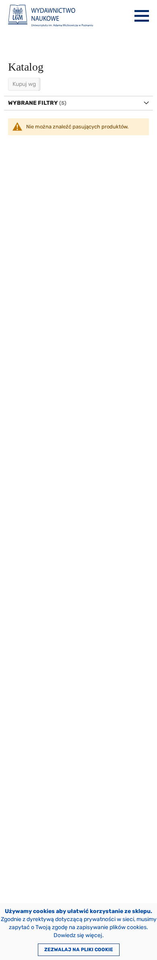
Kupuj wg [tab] (24, 84)
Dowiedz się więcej (78, 935)
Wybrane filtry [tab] (33, 103)
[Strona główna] (50, 16)
